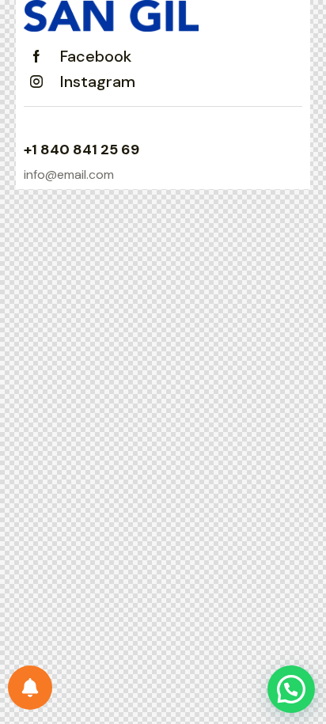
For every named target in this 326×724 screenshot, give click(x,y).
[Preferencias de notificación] (30, 687)
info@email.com (69, 174)
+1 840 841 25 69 (81, 149)
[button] (291, 689)
